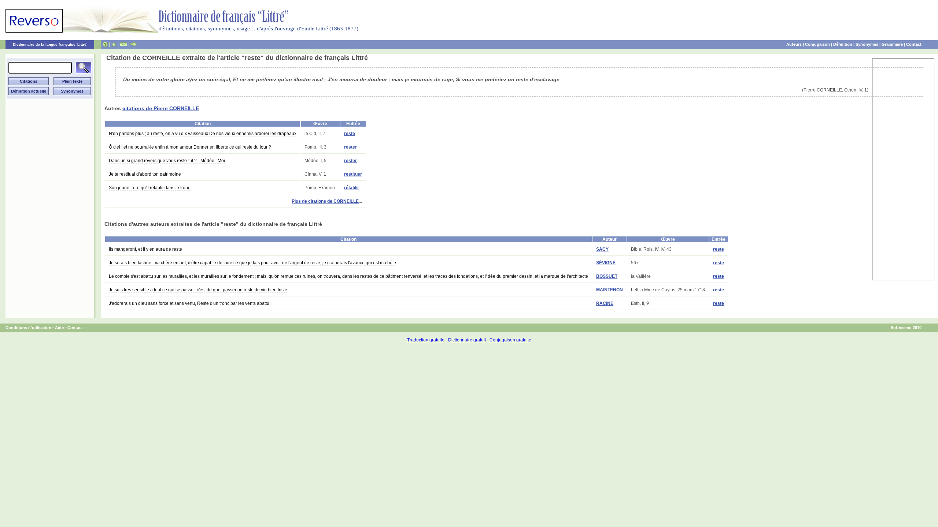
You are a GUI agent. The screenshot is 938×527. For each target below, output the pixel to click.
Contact (914, 44)
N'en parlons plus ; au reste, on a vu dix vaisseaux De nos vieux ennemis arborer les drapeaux (202, 133)
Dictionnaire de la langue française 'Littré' (50, 44)
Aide (59, 327)
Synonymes (867, 44)
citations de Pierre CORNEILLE (160, 108)
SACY (602, 249)
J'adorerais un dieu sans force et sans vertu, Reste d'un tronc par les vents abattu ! (190, 303)
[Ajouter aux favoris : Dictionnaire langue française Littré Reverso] (114, 44)
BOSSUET (606, 276)
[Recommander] (133, 44)
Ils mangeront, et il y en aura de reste (145, 249)
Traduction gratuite (425, 340)
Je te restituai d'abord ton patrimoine (145, 174)
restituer (353, 174)
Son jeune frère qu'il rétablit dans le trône (150, 187)
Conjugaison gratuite (510, 340)
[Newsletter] (123, 44)
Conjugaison (817, 44)
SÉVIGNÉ (606, 262)
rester (350, 147)
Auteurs (794, 44)
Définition (842, 44)
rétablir (351, 187)
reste (349, 133)
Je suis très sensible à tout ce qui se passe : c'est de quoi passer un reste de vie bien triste (198, 289)
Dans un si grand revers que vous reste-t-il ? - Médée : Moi (167, 160)
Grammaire (892, 44)
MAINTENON (609, 289)
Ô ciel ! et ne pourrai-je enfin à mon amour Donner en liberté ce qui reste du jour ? (190, 147)
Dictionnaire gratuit (467, 340)
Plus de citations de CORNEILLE (325, 201)
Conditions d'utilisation (28, 327)
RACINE (604, 303)
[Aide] (105, 44)
